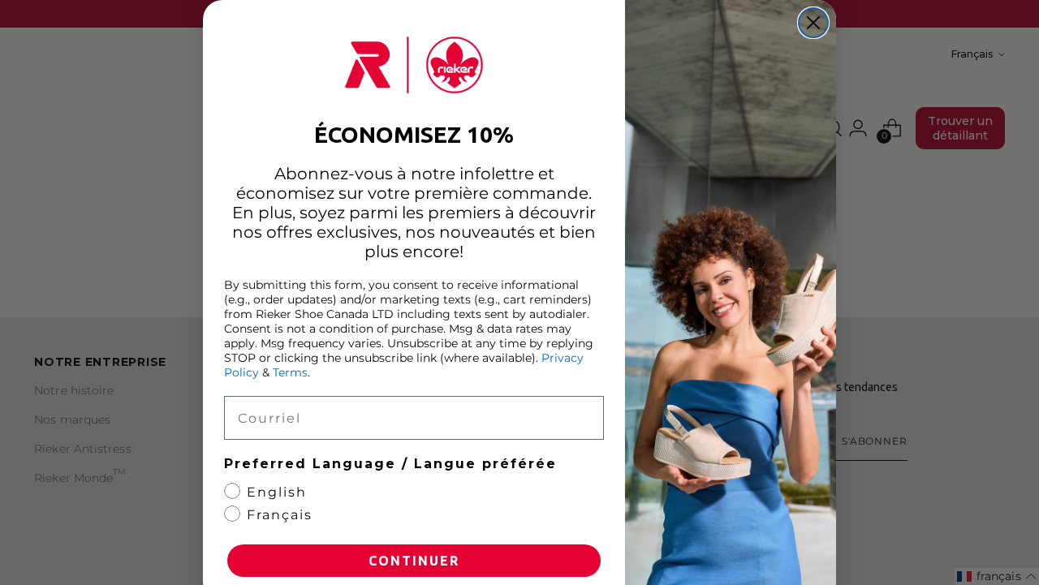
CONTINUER (414, 560)
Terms (290, 372)
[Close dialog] (813, 22)
